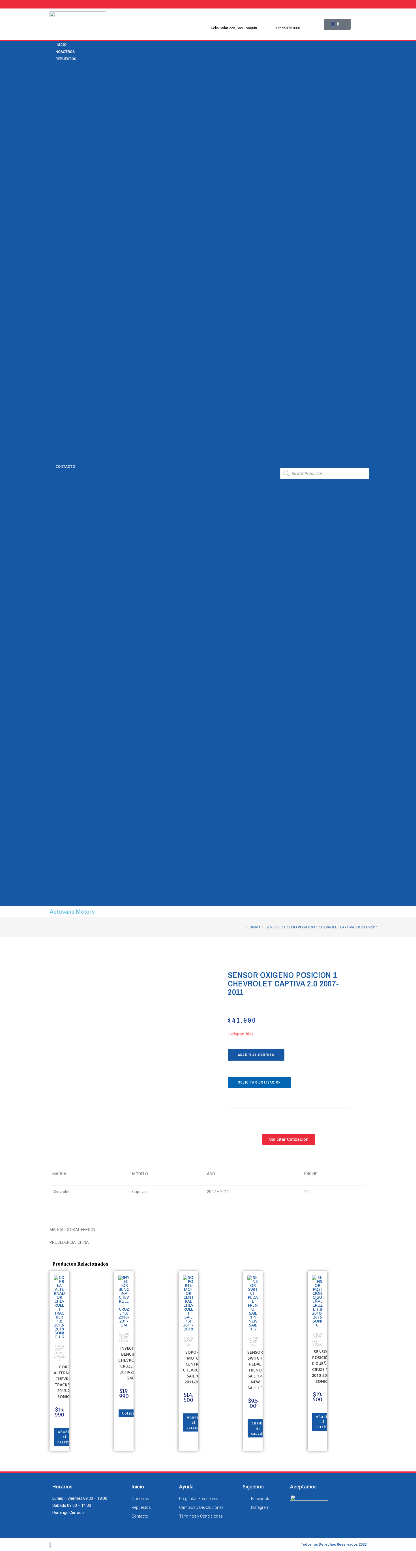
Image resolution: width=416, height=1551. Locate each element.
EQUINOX (55, 169)
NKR (51, 206)
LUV (50, 177)
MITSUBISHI (58, 407)
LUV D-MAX (57, 184)
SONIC (53, 281)
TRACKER (55, 303)
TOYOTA (54, 451)
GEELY (52, 355)
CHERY (53, 95)
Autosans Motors (72, 911)
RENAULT (55, 429)
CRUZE (53, 162)
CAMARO (55, 125)
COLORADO (57, 140)
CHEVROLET (58, 103)
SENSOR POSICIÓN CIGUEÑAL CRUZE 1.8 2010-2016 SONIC (321, 1366)
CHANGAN (56, 88)
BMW (51, 66)
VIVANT (53, 325)
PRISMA (54, 251)
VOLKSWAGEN (60, 459)
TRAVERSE (56, 318)
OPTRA (53, 236)
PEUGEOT (55, 422)
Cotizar (129, 1413)
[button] (161, 473)
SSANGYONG (59, 436)
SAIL (51, 266)
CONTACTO (65, 466)
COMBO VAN (58, 147)
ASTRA (53, 110)
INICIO (52, 480)
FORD (52, 347)
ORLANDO (56, 244)
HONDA (53, 362)
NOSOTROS (56, 488)
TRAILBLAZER (59, 310)
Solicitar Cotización (259, 1082)
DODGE (53, 340)
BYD (50, 80)
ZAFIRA (53, 333)
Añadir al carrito (256, 1055)
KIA (50, 392)
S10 (50, 259)
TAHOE (53, 296)
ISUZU (52, 377)
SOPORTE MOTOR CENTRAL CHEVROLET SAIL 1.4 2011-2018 (194, 1367)
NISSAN (54, 414)
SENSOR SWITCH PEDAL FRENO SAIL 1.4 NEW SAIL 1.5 (255, 1369)
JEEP (51, 385)
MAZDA (53, 399)
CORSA (53, 155)
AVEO (52, 118)
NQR (51, 221)
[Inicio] (242, 927)
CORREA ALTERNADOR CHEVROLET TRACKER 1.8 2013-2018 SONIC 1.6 (67, 1381)
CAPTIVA (55, 132)
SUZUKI (54, 444)
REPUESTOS (65, 59)
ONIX (51, 229)
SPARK (53, 288)
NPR (51, 214)
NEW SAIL (55, 199)
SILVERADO (57, 273)
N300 (51, 192)
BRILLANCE (57, 73)
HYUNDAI (55, 370)
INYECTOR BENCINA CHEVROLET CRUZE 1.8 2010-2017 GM (129, 1363)
